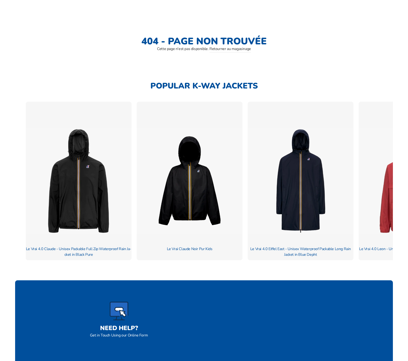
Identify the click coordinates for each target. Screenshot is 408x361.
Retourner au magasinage (230, 48)
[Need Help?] (119, 311)
